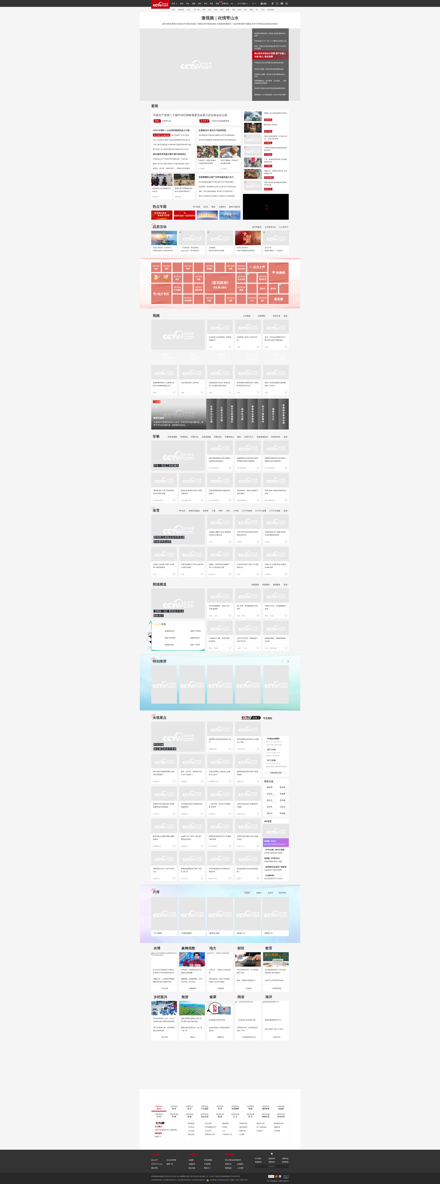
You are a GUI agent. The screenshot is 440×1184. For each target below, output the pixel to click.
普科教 (282, 800)
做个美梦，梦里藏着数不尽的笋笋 (247, 607)
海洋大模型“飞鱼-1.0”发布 (274, 1029)
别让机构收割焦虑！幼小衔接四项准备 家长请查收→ (275, 971)
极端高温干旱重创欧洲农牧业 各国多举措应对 (183, 189)
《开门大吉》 (271, 749)
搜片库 (273, 289)
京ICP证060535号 (156, 1180)
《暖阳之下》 (268, 933)
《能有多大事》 (214, 933)
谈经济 (269, 807)
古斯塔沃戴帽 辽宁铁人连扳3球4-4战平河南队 (192, 565)
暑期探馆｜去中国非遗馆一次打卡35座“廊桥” (270, 95)
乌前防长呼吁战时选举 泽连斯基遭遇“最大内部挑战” (163, 805)
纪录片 (270, 893)
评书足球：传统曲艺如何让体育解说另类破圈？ (191, 971)
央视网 (191, 1160)
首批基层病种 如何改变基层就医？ (247, 870)
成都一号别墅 (195, 645)
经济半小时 (213, 878)
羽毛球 (239, 542)
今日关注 (156, 814)
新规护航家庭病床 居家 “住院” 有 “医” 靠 (191, 870)
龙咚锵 (276, 355)
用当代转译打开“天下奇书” (273, 878)
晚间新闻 (225, 1123)
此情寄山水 (166, 121)
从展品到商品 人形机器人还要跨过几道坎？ (219, 773)
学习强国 (196, 207)
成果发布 (285, 1158)
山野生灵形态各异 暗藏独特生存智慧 (247, 805)
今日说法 (191, 1127)
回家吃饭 (184, 846)
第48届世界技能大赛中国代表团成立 (169, 154)
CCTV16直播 (274, 511)
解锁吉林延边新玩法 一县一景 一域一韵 (191, 1029)
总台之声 (154, 1160)
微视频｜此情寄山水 (220, 18)
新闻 (181, 3)
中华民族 (277, 1131)
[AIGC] (264, 3)
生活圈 (241, 1134)
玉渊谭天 (222, 207)
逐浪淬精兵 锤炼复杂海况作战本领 (275, 492)
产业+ (263, 10)
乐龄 (233, 10)
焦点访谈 (268, 131)
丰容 (245, 648)
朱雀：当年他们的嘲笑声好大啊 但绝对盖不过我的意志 (275, 338)
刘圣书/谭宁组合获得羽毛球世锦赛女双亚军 (247, 533)
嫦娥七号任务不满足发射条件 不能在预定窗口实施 (171, 164)
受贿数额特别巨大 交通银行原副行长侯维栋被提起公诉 (163, 384)
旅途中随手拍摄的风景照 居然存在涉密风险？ (163, 773)
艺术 (245, 10)
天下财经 (268, 166)
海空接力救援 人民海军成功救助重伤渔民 (269, 66)
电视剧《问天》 (270, 841)
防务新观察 (172, 437)
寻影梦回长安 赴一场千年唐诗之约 (163, 870)
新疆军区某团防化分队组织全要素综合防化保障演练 (275, 459)
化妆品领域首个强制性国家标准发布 (219, 1029)
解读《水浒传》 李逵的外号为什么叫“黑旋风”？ (191, 773)
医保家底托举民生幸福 (217, 1020)
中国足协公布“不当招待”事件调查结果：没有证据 (170, 159)
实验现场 (184, 814)
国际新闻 (155, 197)
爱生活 (269, 800)
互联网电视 (208, 1160)
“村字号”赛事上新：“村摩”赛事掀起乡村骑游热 (164, 1029)
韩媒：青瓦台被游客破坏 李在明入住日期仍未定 (216, 191)
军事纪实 (194, 437)
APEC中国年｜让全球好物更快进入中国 (171, 130)
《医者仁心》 (241, 933)
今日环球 (268, 154)
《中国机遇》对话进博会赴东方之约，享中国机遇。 (190, 249)
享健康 (282, 794)
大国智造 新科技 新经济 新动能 (216, 249)
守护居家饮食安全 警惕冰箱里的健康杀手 (191, 805)
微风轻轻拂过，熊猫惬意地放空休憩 (275, 639)
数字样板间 (256, 227)
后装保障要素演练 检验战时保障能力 (219, 492)
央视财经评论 (214, 781)
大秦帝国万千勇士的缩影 (273, 870)
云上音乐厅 (283, 227)
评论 (187, 3)
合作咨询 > (272, 1166)
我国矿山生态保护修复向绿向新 (275, 113)
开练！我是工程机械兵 (166, 465)
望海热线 (228, 1168)
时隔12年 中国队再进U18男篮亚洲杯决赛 (275, 565)
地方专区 (163, 294)
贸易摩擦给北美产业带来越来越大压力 (216, 177)
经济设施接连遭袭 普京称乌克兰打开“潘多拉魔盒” (216, 182)
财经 (199, 3)
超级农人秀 (241, 814)
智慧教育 (285, 1162)
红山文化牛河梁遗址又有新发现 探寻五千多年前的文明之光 (163, 971)
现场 (210, 347)
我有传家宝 (243, 1127)
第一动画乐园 (261, 1127)
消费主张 (156, 878)
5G (257, 10)
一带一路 (196, 10)
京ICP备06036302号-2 (170, 1180)
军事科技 (217, 437)
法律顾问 (240, 1164)
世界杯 (205, 511)
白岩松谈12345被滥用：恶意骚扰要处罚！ (220, 338)
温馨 (215, 648)
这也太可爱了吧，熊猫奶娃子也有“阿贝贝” (247, 639)
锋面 (213, 207)
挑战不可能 (261, 1123)
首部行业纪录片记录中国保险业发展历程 (245, 249)
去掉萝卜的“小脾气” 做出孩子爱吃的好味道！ (191, 837)
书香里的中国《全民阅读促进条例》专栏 (247, 1029)
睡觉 (210, 648)
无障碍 (273, 5)
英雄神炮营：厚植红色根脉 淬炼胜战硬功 (247, 492)
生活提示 (260, 1131)
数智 (251, 10)
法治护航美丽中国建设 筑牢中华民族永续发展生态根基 (255, 24)
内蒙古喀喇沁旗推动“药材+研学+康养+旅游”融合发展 (191, 1020)
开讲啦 (224, 1127)
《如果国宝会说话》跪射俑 (275, 867)
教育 (211, 3)
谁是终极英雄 (262, 437)
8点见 (206, 207)
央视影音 (192, 1164)
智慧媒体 (258, 1162)
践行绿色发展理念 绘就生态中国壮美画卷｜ (180, 24)
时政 (173, 3)
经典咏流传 (243, 1123)
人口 (224, 1131)
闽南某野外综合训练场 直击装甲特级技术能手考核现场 (247, 459)
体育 (205, 3)
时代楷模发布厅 (210, 1127)
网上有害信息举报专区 (233, 1160)
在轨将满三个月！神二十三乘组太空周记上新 (270, 41)
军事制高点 (229, 437)
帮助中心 (207, 1168)
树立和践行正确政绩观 (162, 135)
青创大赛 (276, 316)
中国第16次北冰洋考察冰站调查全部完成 (268, 60)
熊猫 (217, 3)
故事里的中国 (278, 1123)
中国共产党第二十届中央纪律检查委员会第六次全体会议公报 (190, 115)
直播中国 (225, 3)
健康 (227, 10)
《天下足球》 (271, 760)
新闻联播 (268, 120)
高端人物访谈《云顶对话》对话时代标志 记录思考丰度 (163, 249)
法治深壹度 (241, 749)
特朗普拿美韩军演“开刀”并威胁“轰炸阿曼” (220, 837)
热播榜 (280, 272)
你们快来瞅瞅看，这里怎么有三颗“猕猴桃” (219, 607)
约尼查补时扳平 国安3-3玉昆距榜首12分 (248, 565)
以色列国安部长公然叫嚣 (190, 383)
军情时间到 (275, 437)
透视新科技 (157, 846)
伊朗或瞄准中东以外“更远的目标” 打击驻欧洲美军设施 (219, 384)
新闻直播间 (269, 178)
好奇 (215, 616)
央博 (203, 10)
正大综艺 (208, 1131)
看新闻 (269, 787)
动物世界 (277, 1127)
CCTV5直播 (247, 511)
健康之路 (240, 781)
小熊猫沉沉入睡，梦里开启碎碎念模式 (219, 639)
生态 (188, 10)
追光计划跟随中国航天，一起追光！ (274, 249)
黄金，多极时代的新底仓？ (246, 980)
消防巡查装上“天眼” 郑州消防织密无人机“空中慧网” (219, 980)
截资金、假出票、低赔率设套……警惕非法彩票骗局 (171, 168)
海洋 (268, 997)
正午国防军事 (158, 500)
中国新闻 (268, 143)
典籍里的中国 (210, 1134)
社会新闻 (201, 169)
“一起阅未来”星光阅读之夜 (246, 1020)
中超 (213, 511)
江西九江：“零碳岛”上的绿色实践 (220, 971)
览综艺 (269, 794)
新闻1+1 (240, 878)
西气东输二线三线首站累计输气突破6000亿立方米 (171, 149)
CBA (228, 511)
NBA (221, 511)
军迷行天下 (248, 437)
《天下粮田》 (157, 933)
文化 (209, 10)
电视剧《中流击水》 (272, 858)
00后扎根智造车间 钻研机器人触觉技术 (219, 870)
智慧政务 (272, 1162)
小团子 (239, 648)
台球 (210, 542)
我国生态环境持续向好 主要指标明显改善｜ (215, 24)
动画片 (259, 893)
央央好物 (271, 10)
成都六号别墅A (195, 631)
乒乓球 (236, 511)
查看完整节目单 (276, 773)
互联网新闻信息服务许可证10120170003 (164, 1176)
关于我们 (258, 1158)
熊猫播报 (266, 585)
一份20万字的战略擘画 (220, 121)
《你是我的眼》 (186, 933)
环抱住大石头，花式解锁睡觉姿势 (275, 607)
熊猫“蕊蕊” (273, 648)
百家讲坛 (184, 781)
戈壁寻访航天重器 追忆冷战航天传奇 (247, 837)
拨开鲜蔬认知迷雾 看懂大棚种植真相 (163, 837)
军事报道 (184, 437)
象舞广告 (170, 1164)
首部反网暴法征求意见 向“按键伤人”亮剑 (248, 740)
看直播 (278, 299)
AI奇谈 (192, 355)
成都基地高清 (169, 631)
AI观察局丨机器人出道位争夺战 (247, 338)
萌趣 (266, 616)
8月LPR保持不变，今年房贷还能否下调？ (247, 971)
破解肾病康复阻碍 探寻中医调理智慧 (247, 773)
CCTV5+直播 (260, 511)
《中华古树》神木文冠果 (274, 850)
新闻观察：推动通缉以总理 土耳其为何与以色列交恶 (217, 187)
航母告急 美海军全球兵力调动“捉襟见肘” (191, 492)
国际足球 (212, 574)
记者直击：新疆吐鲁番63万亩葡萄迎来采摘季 (207, 161)
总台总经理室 (171, 1160)
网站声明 (154, 1168)
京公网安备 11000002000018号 (220, 1180)
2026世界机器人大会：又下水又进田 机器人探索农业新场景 (163, 1020)
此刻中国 (165, 355)
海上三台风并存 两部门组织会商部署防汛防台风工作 (171, 140)
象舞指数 (188, 948)
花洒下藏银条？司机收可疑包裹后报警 (229, 161)
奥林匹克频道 (194, 511)
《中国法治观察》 (273, 739)
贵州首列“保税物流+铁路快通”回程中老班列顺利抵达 (217, 140)
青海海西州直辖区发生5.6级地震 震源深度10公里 (247, 384)
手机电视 (207, 1164)
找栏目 (262, 289)
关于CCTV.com (156, 1164)
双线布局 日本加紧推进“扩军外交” (161, 189)
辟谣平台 (228, 1164)
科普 (221, 10)
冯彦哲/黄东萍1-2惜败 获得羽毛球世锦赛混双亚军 (275, 533)
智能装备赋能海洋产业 (273, 1020)
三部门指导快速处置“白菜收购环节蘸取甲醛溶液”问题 (172, 144)
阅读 (239, 10)
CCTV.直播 (241, 3)
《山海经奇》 (269, 875)
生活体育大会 (270, 227)
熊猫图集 (276, 585)
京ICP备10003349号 (184, 1180)
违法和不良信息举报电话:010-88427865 (227, 1176)
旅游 (215, 10)
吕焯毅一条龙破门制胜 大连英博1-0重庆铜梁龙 (163, 565)
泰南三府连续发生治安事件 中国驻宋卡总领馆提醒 (216, 196)
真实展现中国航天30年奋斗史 (274, 844)
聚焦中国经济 (234, 207)
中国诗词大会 (227, 1134)
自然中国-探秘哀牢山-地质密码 (166, 1130)
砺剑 (239, 437)
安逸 (271, 616)
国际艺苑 (242, 1131)
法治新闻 (224, 169)
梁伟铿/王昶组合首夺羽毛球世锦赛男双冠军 (269, 88)
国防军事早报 (241, 500)
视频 (193, 3)
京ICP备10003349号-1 (198, 1180)
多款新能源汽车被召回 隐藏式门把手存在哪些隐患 (216, 135)
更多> (286, 316)
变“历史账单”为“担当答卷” (180, 135)
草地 (238, 616)
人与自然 (191, 1131)
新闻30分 (268, 189)
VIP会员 (182, 511)
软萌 (243, 616)
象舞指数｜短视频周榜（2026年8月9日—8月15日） (191, 980)
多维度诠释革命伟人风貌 (273, 861)
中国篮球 (268, 574)
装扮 (210, 616)
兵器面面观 (206, 437)
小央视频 (246, 316)
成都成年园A (194, 638)
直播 (160, 624)
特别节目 (282, 893)
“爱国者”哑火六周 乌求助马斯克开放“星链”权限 (163, 492)
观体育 (282, 787)
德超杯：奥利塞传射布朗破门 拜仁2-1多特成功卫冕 (219, 565)
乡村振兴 (181, 10)
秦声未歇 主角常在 (270, 125)
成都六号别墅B (170, 638)
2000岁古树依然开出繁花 (273, 853)
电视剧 (247, 893)
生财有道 (212, 814)
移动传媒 (192, 1168)
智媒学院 (272, 1158)
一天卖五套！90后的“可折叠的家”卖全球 (220, 805)
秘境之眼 (191, 1134)
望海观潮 (221, 355)
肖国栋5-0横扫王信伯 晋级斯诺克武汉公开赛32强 (220, 533)
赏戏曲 (282, 813)
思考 (266, 648)
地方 (173, 10)
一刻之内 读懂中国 (168, 357)
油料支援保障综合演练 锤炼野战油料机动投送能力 (219, 459)
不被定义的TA (251, 355)
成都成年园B (169, 645)
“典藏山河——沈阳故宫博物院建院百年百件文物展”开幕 (163, 980)
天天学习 (204, 121)
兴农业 (282, 807)
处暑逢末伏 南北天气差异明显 (212, 130)
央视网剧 (261, 316)
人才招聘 (240, 1168)
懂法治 (269, 813)
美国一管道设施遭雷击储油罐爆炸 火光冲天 (275, 384)
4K (232, 3)
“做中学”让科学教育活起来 (274, 980)
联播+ (157, 121)
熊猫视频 (255, 585)
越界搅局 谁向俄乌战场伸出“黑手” (220, 740)
